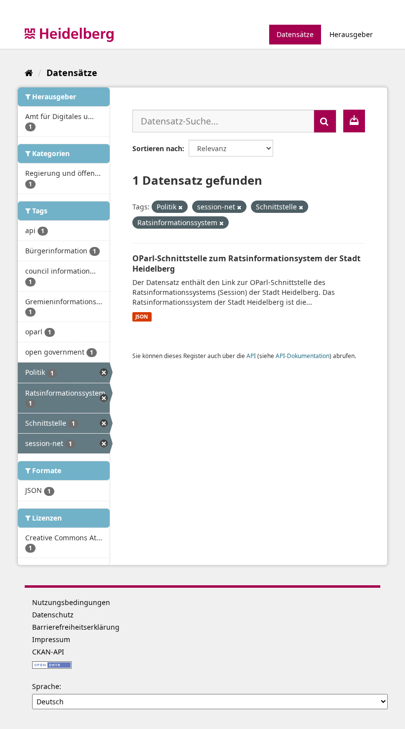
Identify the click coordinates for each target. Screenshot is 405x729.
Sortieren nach (157, 148)
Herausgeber (351, 34)
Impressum (51, 639)
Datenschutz (53, 614)
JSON (141, 316)
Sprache (45, 686)
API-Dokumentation (302, 356)
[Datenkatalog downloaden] (354, 121)
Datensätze (295, 34)
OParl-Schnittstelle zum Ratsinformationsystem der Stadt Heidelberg (246, 263)
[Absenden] (325, 121)
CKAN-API (48, 651)
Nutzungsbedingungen (71, 602)
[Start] (29, 73)
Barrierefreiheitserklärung (76, 627)
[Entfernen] (180, 207)
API (251, 356)
